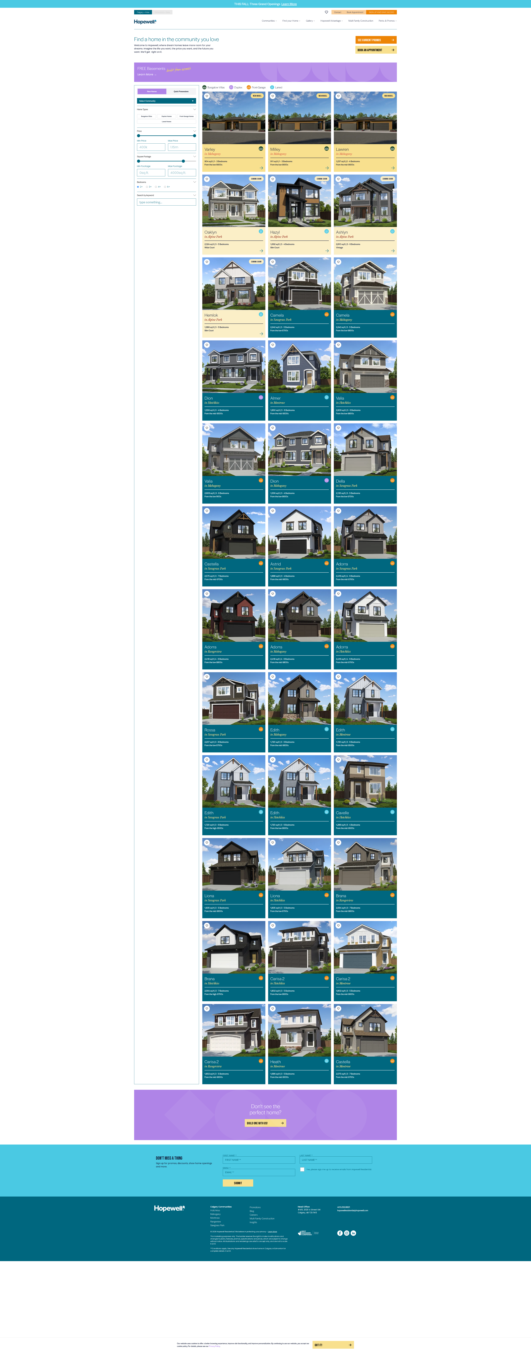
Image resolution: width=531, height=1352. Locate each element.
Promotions (255, 1207)
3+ (150, 186)
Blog (252, 1211)
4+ (159, 186)
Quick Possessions (181, 91)
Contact (337, 12)
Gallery (309, 20)
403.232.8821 (343, 1207)
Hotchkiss (215, 1210)
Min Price (141, 140)
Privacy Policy (214, 1346)
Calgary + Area (143, 12)
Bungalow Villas (146, 116)
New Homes (152, 91)
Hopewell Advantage (331, 20)
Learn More (289, 4)
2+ (141, 186)
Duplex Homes (167, 116)
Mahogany (215, 1214)
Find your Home (290, 20)
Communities (268, 20)
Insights (253, 1222)
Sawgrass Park (217, 1225)
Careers (254, 1214)
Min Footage (143, 166)
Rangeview (215, 1221)
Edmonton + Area (162, 12)
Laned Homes (166, 121)
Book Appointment (355, 12)
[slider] (138, 135)
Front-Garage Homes (187, 116)
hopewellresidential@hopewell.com (352, 1210)
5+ (168, 186)
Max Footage (175, 166)
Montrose (215, 1217)
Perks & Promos (387, 20)
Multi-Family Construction (360, 20)
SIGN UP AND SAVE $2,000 (381, 12)
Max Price (173, 140)
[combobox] (166, 101)
